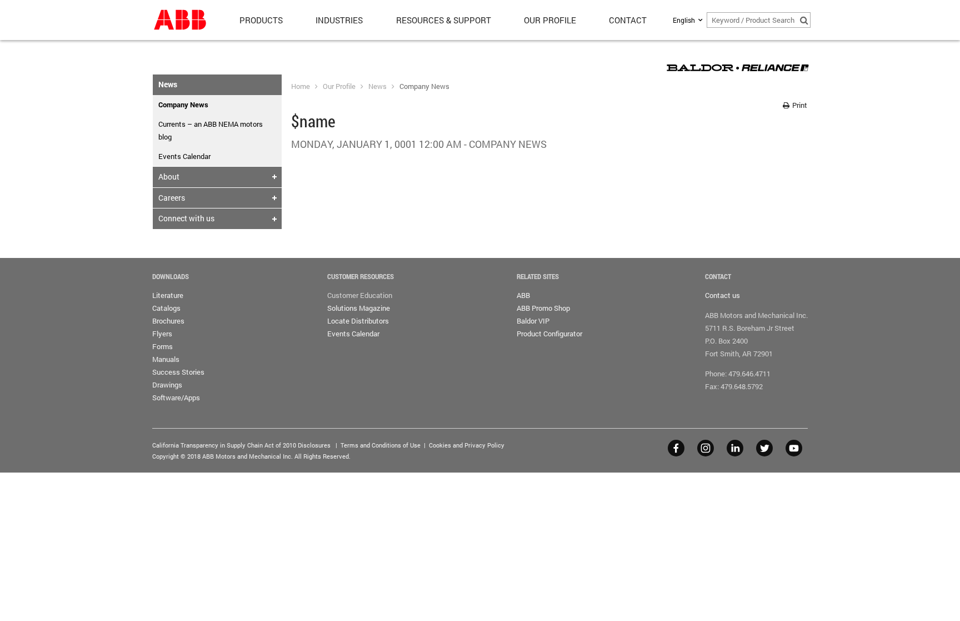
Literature (167, 295)
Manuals (165, 359)
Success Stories (178, 372)
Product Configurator (549, 334)
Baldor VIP (533, 321)
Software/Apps (176, 398)
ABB (523, 295)
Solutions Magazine (358, 308)
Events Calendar (184, 156)
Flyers (162, 334)
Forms (162, 346)
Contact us (722, 295)
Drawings (167, 385)
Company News (424, 86)
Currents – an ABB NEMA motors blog (210, 130)
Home (300, 86)
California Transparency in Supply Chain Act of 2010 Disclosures (241, 445)
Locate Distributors (358, 321)
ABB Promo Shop (543, 308)
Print (799, 105)
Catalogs (166, 308)
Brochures (168, 321)
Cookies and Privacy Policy (466, 445)
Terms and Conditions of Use (381, 445)
